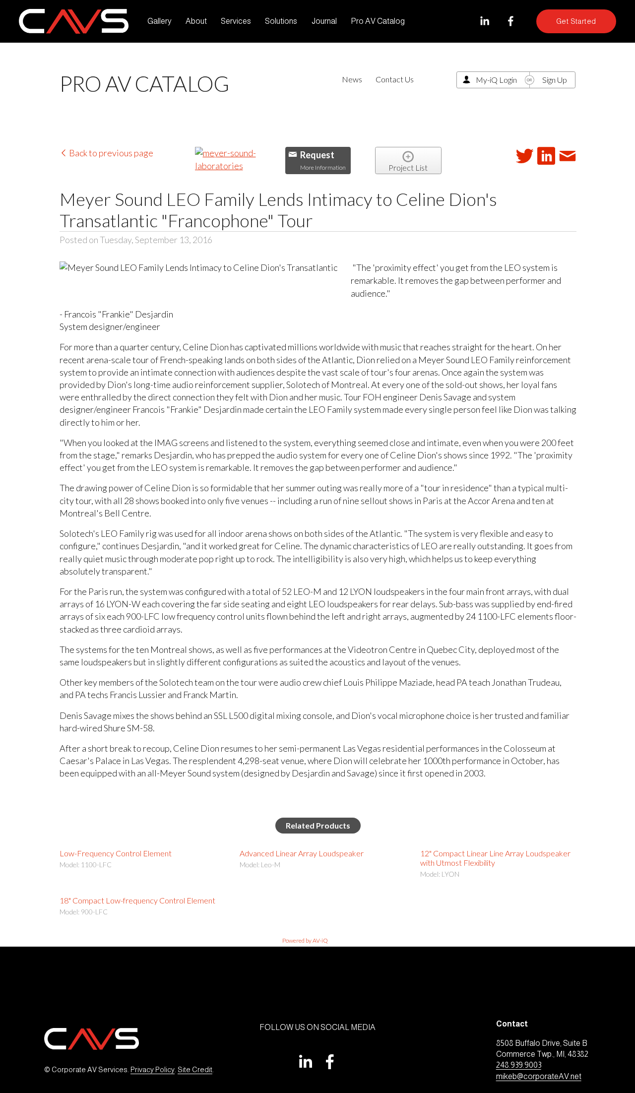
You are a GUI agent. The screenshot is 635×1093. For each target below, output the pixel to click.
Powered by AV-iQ (305, 940)
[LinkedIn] (484, 21)
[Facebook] (511, 21)
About (196, 21)
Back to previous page (110, 152)
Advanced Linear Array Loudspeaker (302, 853)
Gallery (159, 21)
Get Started (576, 21)
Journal (324, 21)
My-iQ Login (496, 79)
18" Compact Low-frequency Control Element (137, 900)
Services (236, 21)
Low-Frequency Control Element (116, 853)
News (352, 79)
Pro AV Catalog (378, 21)
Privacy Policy (152, 1070)
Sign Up (554, 79)
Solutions (281, 21)
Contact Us (395, 79)
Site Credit (195, 1070)
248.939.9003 (518, 1065)
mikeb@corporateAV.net (538, 1076)
